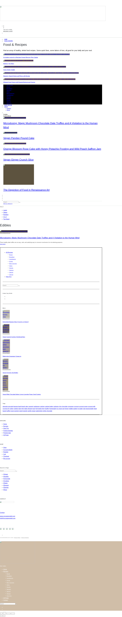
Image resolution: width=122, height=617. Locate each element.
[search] (19, 202)
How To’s (8, 276)
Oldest (5, 212)
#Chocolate (6, 478)
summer (16, 411)
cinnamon (71, 406)
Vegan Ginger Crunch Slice (18, 159)
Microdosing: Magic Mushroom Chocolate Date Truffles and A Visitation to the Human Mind (39, 238)
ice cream (59, 408)
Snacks (9, 96)
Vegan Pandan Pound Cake (18, 138)
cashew (42, 406)
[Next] (4, 616)
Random (5, 214)
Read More (2, 244)
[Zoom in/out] (13, 614)
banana (15, 406)
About (6, 106)
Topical (9, 101)
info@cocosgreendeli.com (7, 518)
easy (34, 408)
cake (26, 406)
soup (12, 411)
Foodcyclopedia (8, 430)
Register (5, 452)
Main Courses (10, 93)
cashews (56, 406)
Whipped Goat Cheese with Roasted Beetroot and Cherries (19, 82)
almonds (5, 406)
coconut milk (91, 406)
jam (63, 408)
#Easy (5, 489)
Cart (4, 454)
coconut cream (83, 406)
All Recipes (10, 85)
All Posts (6, 435)
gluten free (41, 408)
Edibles (5, 233)
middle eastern (73, 408)
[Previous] (1, 616)
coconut (76, 406)
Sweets (9, 98)
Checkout (6, 456)
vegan (33, 411)
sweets (25, 411)
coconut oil (6, 408)
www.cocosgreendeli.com (7, 516)
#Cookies (6, 481)
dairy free (21, 408)
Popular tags (7, 433)
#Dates (5, 483)
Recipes (8, 233)
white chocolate (47, 411)
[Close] (1, 614)
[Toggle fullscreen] (8, 614)
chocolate (64, 406)
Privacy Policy (17, 537)
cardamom (36, 406)
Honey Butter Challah (9, 69)
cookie (11, 408)
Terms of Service (25, 537)
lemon (67, 408)
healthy (47, 408)
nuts (84, 408)
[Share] (4, 613)
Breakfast (9, 88)
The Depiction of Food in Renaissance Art (26, 190)
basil (19, 406)
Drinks (8, 100)
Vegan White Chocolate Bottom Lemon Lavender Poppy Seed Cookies (22, 394)
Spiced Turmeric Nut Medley (10, 372)
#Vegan (5, 474)
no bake (80, 408)
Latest (5, 210)
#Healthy (6, 476)
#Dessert (6, 485)
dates (26, 408)
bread (23, 406)
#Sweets (5, 487)
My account (6, 458)
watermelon (39, 411)
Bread (8, 87)
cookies (16, 408)
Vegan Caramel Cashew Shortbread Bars (14, 337)
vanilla (29, 411)
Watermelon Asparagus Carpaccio (12, 356)
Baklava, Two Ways (8, 63)
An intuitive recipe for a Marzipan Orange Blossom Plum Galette (20, 57)
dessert (30, 408)
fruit (37, 408)
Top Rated (6, 219)
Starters (9, 90)
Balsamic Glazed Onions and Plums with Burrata (16, 76)
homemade (52, 408)
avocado (10, 406)
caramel (30, 406)
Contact (9, 108)
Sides (8, 91)
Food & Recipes (8, 41)
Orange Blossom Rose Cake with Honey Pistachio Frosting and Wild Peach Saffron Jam (52, 148)
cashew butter (49, 406)
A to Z (5, 217)
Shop (4, 447)
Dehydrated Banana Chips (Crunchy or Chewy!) (16, 322)
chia (60, 406)
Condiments (10, 95)
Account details (7, 449)
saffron (9, 411)
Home (5, 424)
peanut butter (90, 408)
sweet (21, 411)
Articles (1, 233)
